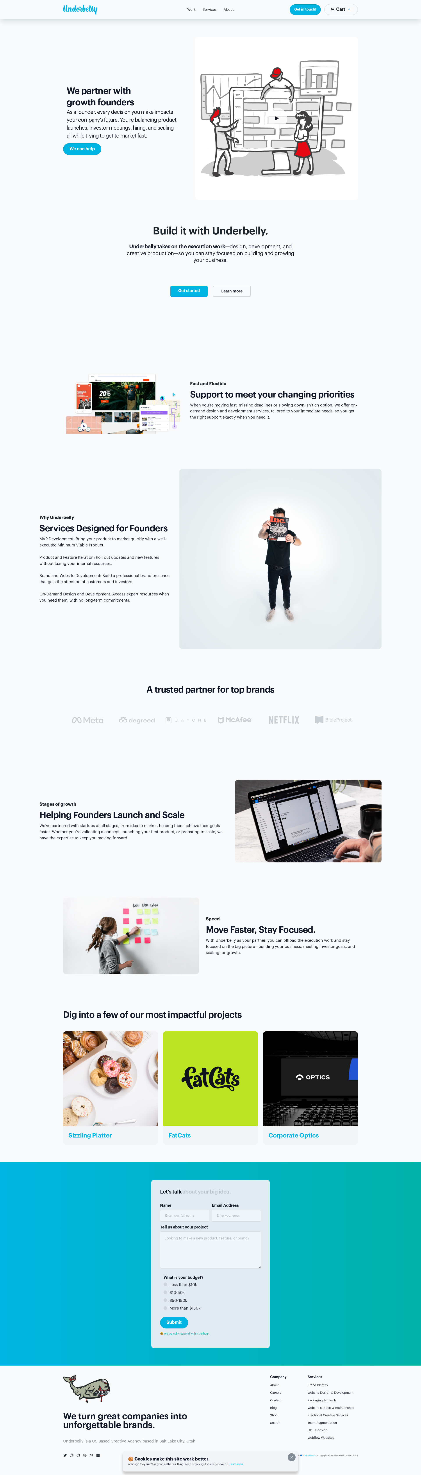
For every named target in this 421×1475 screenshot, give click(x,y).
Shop (274, 1415)
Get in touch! (305, 9)
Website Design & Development (330, 1392)
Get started (189, 291)
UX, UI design (317, 1430)
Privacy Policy (352, 1455)
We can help (82, 149)
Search (275, 1422)
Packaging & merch (322, 1400)
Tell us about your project (184, 1227)
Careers (275, 1392)
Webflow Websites (321, 1437)
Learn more (232, 291)
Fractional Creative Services (328, 1415)
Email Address (225, 1205)
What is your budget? (183, 1277)
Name (165, 1205)
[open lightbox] (276, 118)
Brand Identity (318, 1385)
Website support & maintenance (331, 1408)
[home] (80, 10)
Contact (276, 1400)
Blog (273, 1408)
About (274, 1385)
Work (191, 9)
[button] (209, 10)
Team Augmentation (322, 1422)
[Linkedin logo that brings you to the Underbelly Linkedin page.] (98, 1455)
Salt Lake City (310, 1455)
